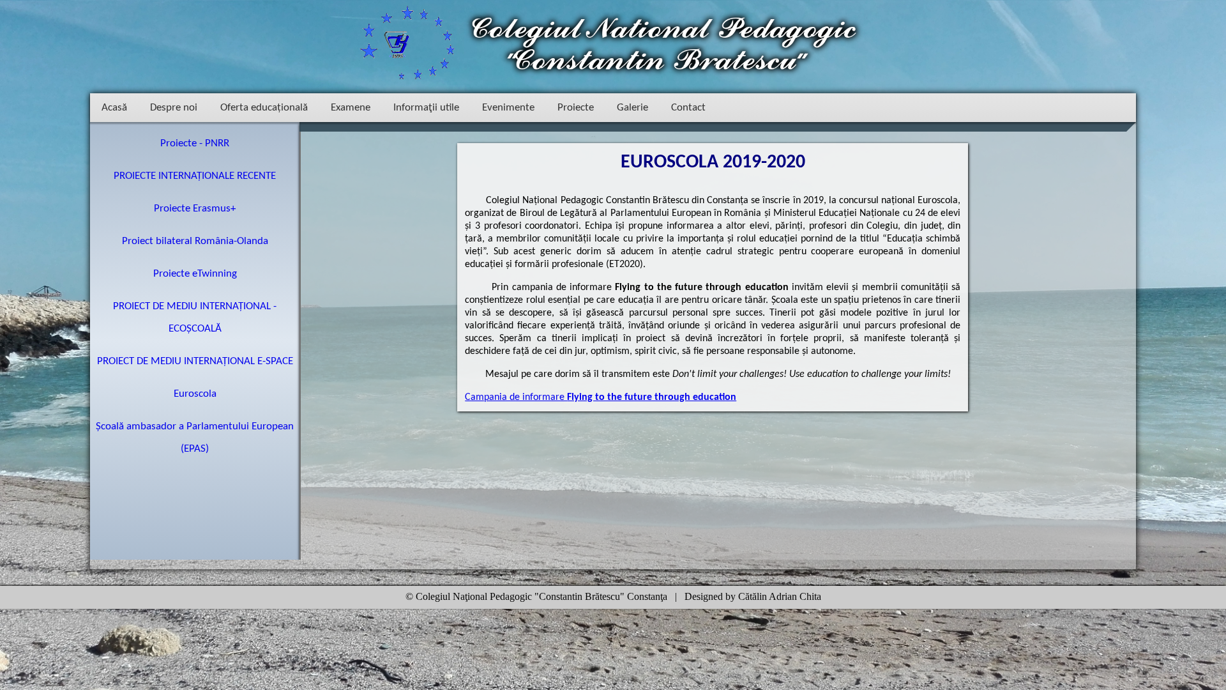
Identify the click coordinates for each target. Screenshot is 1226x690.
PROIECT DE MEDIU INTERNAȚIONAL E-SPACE (195, 361)
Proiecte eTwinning (195, 273)
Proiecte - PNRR (194, 143)
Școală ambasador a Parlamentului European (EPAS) (195, 437)
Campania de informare (600, 397)
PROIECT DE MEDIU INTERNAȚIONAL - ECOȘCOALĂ (194, 317)
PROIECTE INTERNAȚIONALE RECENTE (195, 176)
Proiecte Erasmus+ (195, 208)
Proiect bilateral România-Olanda (195, 241)
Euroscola (195, 393)
